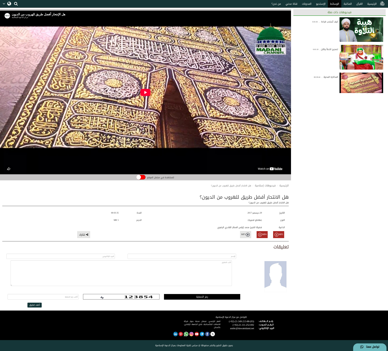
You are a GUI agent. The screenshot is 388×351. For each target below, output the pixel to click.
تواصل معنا (371, 347)
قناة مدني (291, 3)
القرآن (359, 3)
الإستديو (321, 3)
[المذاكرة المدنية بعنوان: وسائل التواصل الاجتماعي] (361, 85)
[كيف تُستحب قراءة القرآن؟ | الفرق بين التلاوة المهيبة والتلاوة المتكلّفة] (361, 29)
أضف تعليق (34, 305)
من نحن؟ (276, 3)
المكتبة (348, 3)
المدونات (306, 3)
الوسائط (334, 3)
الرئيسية (372, 3)
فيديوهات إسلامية (265, 185)
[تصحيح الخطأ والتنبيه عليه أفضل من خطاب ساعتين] (361, 57)
